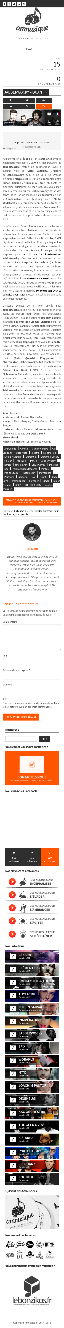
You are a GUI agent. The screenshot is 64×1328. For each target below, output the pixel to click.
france (33, 460)
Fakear (8, 460)
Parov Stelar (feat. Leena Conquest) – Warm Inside (31, 500)
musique (53, 464)
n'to (6, 468)
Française (21, 460)
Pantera (45, 468)
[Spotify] (24, 5)
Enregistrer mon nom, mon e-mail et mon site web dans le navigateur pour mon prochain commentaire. (32, 704)
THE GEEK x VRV (33, 485)
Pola (33, 477)
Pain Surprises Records (25, 468)
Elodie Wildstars (13, 456)
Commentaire (10, 621)
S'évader (34, 480)
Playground (45, 472)
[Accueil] (4, 5)
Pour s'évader (22, 514)
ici (16, 437)
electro (35, 452)
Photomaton (28, 472)
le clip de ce (42, 254)
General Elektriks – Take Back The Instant (36, 502)
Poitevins (9, 477)
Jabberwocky (48, 460)
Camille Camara (40, 448)
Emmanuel (31, 456)
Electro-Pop (49, 452)
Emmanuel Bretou (50, 456)
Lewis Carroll (38, 464)
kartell (7, 464)
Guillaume (19, 510)
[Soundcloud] (19, 5)
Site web (7, 684)
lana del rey (21, 464)
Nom (6, 655)
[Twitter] (14, 5)
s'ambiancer (18, 480)
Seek (44, 739)
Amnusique (10, 448)
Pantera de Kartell (37, 278)
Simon (46, 480)
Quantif (43, 477)
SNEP (18, 485)
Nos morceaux (45, 510)
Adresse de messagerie (16, 670)
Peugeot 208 (11, 472)
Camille (24, 448)
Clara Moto (21, 452)
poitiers (22, 477)
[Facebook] (9, 5)
